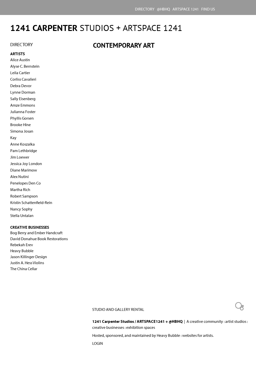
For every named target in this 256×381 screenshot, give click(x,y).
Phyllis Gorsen (22, 118)
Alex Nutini (19, 176)
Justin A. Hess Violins (27, 262)
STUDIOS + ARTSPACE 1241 (96, 27)
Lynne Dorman (22, 92)
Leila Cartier (20, 72)
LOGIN (97, 343)
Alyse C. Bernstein (25, 66)
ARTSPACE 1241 (185, 8)
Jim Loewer (19, 157)
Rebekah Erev (21, 244)
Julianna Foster (23, 111)
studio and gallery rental (118, 309)
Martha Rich (20, 189)
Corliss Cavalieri (23, 79)
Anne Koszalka (22, 144)
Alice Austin (20, 59)
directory (144, 8)
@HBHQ (163, 8)
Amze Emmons (22, 105)
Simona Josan (21, 131)
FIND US (208, 8)
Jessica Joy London (26, 163)
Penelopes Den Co (25, 183)
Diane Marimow (23, 170)
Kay (13, 137)
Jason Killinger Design (28, 256)
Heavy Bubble (22, 250)
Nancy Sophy (21, 208)
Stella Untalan (22, 215)
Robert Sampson (24, 195)
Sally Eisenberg (23, 98)
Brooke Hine (20, 124)
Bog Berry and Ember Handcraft (36, 232)
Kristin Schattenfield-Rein (31, 202)
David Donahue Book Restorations (39, 238)
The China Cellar (23, 268)
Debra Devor (21, 85)
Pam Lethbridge (23, 150)
